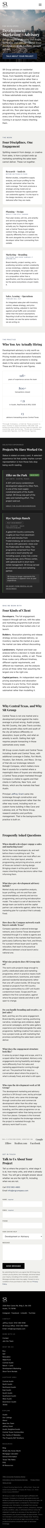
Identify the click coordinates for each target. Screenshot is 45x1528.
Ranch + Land (7, 1366)
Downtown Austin (9, 1402)
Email (8, 1210)
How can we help (9, 1232)
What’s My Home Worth (11, 1451)
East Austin (6, 1390)
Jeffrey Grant (17, 794)
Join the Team (7, 1341)
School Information (9, 1457)
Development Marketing (11, 1368)
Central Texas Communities (13, 1432)
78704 (4, 1405)
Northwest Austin (9, 1387)
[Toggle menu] (40, 4)
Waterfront (6, 1360)
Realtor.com (20, 1143)
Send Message (13, 1266)
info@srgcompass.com (18, 1190)
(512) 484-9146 (20, 1323)
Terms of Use (6, 1483)
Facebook (35, 1143)
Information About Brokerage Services (15, 1480)
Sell (3, 1354)
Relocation (6, 1357)
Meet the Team (8, 1423)
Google (39, 1139)
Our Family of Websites (11, 1435)
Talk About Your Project (20, 56)
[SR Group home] (5, 4)
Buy (4, 1351)
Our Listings (7, 1417)
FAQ (4, 1462)
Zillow (8, 1143)
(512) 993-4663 (13, 1187)
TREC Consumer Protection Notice (13, 1477)
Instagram (6, 1313)
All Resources (7, 1465)
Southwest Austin (9, 1396)
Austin (4, 1415)
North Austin (7, 1384)
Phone (5, 1221)
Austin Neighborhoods (11, 1429)
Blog (4, 1448)
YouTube (32, 1313)
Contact (5, 1338)
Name (7, 1199)
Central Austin (8, 1363)
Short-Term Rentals (9, 1371)
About (4, 1420)
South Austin (7, 1393)
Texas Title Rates (9, 1460)
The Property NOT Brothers (13, 1438)
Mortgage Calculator (10, 1454)
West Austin (7, 1399)
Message (6, 1243)
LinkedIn (24, 1313)
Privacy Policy (35, 1480)
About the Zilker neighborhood (21, 506)
